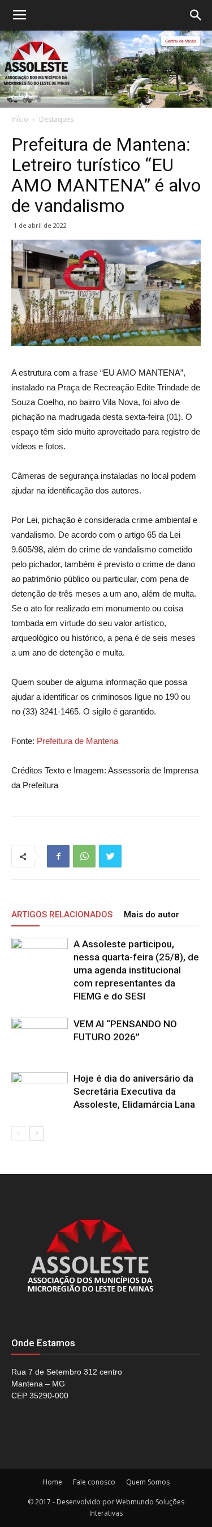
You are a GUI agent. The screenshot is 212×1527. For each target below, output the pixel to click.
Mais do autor (151, 914)
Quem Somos (148, 1482)
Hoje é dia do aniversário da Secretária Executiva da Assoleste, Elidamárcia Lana (134, 1091)
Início (19, 119)
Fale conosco (94, 1482)
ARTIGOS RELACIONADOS (62, 914)
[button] (196, 15)
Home (52, 1482)
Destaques (56, 119)
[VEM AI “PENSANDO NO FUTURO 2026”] (39, 1037)
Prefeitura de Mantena (77, 741)
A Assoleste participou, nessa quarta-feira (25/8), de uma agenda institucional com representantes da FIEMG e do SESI (136, 970)
